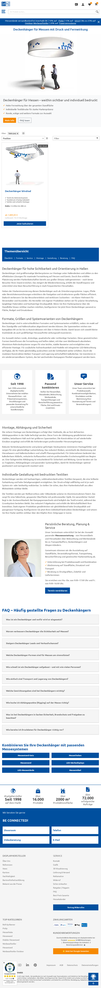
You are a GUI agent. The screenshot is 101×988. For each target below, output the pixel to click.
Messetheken (75, 755)
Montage (40, 258)
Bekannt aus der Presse (12, 884)
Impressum (51, 965)
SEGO (77, 20)
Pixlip (61, 20)
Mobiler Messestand (11, 940)
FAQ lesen (25, 120)
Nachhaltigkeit (9, 876)
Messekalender (59, 899)
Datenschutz (72, 965)
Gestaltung (52, 258)
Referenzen (7, 864)
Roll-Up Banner (9, 924)
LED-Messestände (25, 770)
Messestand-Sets (26, 755)
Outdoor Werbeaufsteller (37, 23)
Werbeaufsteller (9, 943)
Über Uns (6, 861)
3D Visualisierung (60, 868)
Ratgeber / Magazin (61, 887)
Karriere (6, 872)
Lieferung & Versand (61, 872)
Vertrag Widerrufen (75, 907)
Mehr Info (9, 120)
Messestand (7, 947)
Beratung (64, 258)
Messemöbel (75, 770)
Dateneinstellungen (90, 965)
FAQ (73, 258)
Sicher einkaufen (60, 884)
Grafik (55, 864)
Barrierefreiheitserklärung (13, 880)
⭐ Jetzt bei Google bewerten (76, 951)
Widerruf (56, 880)
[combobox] (53, 12)
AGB (61, 965)
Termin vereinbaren (57, 590)
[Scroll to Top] (93, 983)
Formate (19, 258)
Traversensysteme (67, 23)
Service (30, 258)
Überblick (8, 258)
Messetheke (8, 932)
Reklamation (58, 876)
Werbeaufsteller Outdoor (13, 951)
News (5, 868)
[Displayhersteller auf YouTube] (19, 965)
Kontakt (56, 861)
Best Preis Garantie (61, 895)
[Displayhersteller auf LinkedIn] (27, 965)
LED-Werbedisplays (75, 762)
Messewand (25, 762)
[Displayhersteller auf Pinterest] (35, 965)
